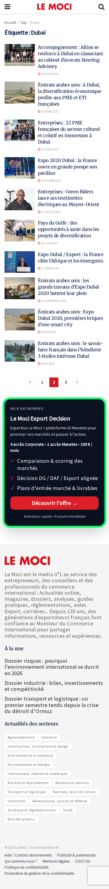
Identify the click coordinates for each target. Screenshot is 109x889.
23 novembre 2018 (53, 301)
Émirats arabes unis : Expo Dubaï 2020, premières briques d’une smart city (70, 318)
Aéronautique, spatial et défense (59, 801)
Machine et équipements (28, 783)
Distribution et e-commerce (30, 755)
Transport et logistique (27, 792)
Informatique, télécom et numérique (38, 774)
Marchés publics (21, 819)
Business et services (72, 783)
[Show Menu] (7, 6)
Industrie (49, 737)
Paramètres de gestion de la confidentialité (39, 873)
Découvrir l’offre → (55, 502)
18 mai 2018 (48, 332)
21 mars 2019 (50, 268)
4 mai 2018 (48, 364)
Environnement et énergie (29, 764)
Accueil (10, 22)
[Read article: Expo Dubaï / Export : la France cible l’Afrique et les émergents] (20, 262)
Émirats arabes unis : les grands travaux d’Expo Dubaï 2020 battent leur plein (68, 287)
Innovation (16, 801)
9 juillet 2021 (51, 212)
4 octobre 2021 (51, 181)
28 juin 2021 (49, 243)
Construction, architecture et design (38, 746)
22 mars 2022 (50, 149)
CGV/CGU (83, 861)
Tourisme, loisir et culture (74, 792)
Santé (68, 810)
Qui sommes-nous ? (21, 861)
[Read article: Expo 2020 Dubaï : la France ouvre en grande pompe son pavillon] (20, 168)
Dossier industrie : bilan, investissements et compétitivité (54, 685)
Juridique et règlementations (32, 810)
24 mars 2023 (50, 74)
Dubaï (35, 22)
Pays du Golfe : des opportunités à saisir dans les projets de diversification (68, 229)
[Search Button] (101, 6)
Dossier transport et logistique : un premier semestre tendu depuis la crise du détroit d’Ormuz (51, 704)
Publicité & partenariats (76, 855)
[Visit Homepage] (54, 6)
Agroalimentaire (21, 737)
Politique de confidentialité (26, 867)
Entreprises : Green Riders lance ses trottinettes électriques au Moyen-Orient (68, 198)
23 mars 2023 (50, 111)
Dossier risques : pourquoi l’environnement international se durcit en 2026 (52, 666)
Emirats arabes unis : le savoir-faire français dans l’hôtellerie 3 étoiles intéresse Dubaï (70, 349)
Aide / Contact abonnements (28, 855)
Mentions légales (56, 861)
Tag (23, 22)
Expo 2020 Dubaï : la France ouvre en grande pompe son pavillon (67, 166)
